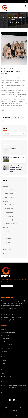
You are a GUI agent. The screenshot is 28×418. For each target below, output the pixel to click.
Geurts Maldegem (9, 197)
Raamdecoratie (9, 212)
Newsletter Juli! (14, 148)
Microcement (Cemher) (11, 220)
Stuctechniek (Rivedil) (11, 223)
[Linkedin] (14, 400)
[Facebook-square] (10, 400)
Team (6, 235)
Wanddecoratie (9, 208)
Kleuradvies (8, 238)
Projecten (7, 242)
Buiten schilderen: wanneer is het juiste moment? (17, 158)
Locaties (5, 186)
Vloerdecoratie (9, 216)
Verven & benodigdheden (11, 205)
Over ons (5, 227)
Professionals (7, 249)
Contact (5, 253)
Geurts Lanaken (9, 190)
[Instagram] (18, 400)
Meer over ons (6, 285)
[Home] (5, 272)
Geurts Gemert (9, 193)
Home (11, 22)
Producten (6, 201)
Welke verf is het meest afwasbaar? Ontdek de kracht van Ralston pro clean (16, 168)
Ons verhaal (8, 231)
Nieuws (16, 22)
